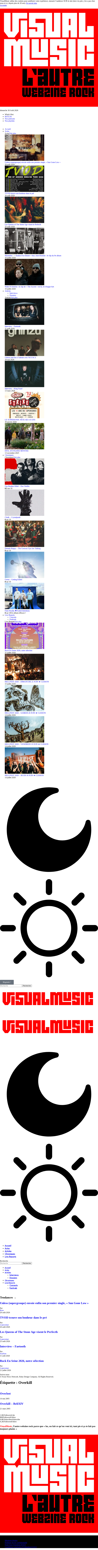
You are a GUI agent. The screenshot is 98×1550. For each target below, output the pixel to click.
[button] (3, 5)
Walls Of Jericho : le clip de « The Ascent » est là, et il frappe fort (29, 287)
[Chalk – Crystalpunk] (24, 515)
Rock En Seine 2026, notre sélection (18, 650)
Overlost (5, 1393)
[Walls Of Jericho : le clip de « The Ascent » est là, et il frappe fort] (24, 285)
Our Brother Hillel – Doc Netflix (17, 486)
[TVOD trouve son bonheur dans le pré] (24, 191)
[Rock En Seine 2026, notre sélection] (24, 648)
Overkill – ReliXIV (11, 1403)
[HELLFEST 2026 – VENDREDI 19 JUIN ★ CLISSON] (24, 742)
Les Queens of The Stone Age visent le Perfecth (23, 224)
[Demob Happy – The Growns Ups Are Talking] (24, 546)
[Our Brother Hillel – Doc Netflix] (24, 484)
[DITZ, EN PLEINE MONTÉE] (24, 449)
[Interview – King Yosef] (24, 386)
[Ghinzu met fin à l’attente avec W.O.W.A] (24, 355)
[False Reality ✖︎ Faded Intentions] (24, 608)
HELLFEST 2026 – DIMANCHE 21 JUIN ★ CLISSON (27, 682)
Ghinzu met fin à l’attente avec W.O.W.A (20, 357)
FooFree (3, 1354)
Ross (2, 1310)
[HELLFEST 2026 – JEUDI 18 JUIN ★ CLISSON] (24, 773)
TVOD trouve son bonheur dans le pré (19, 193)
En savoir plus (31, 3)
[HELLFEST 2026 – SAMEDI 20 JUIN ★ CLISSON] (24, 711)
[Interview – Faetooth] (24, 324)
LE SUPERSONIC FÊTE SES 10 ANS (20, 420)
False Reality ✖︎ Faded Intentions (17, 611)
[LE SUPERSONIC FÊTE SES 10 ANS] (24, 418)
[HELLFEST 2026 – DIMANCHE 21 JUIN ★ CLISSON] (24, 679)
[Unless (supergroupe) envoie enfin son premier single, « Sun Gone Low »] (24, 160)
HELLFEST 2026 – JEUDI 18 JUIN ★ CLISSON (24, 775)
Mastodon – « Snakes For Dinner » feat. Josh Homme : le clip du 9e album (33, 256)
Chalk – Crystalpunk (12, 517)
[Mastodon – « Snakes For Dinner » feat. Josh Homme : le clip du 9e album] (24, 253)
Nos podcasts (10, 119)
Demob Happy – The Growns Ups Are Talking (23, 548)
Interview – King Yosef (13, 389)
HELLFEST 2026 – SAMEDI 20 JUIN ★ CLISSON (25, 713)
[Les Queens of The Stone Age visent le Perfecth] (24, 222)
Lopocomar (4, 1325)
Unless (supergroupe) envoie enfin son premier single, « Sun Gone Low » (32, 162)
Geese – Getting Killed (13, 580)
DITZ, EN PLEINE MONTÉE (17, 451)
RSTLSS (8, 117)
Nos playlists (9, 121)
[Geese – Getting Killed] (24, 577)
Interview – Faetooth (12, 326)
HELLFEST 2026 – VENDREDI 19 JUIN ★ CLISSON (26, 744)
